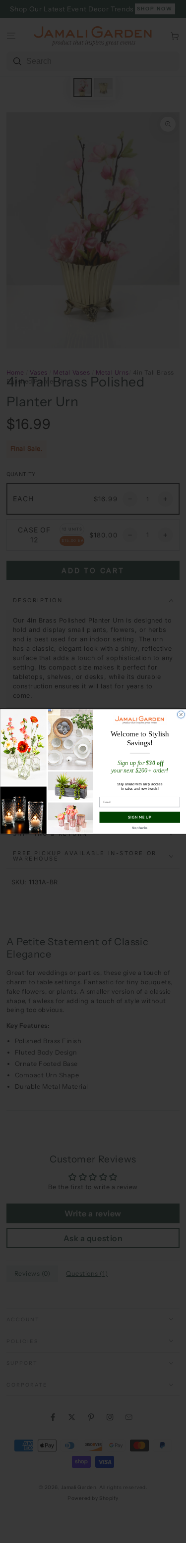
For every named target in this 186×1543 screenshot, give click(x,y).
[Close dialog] (181, 714)
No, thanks (139, 827)
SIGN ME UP (139, 817)
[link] (139, 720)
